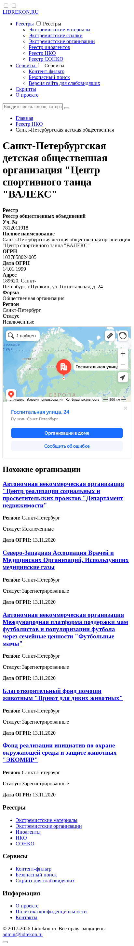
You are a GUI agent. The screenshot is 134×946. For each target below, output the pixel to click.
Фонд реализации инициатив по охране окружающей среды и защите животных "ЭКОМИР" (60, 752)
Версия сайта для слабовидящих (64, 83)
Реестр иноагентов (49, 47)
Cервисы (26, 65)
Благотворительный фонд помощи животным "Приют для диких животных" (63, 694)
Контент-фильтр (46, 71)
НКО (21, 838)
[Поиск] (66, 108)
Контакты (26, 917)
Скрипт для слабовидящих (45, 880)
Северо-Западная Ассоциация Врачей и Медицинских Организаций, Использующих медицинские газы (66, 559)
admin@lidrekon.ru (23, 934)
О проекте (27, 95)
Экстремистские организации (62, 41)
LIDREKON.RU (21, 12)
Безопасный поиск (49, 77)
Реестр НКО (42, 53)
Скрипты (26, 89)
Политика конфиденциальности (51, 911)
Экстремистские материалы (59, 29)
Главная (24, 118)
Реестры (25, 23)
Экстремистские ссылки (56, 35)
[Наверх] (5, 942)
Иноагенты (28, 832)
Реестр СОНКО (46, 59)
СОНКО (25, 843)
